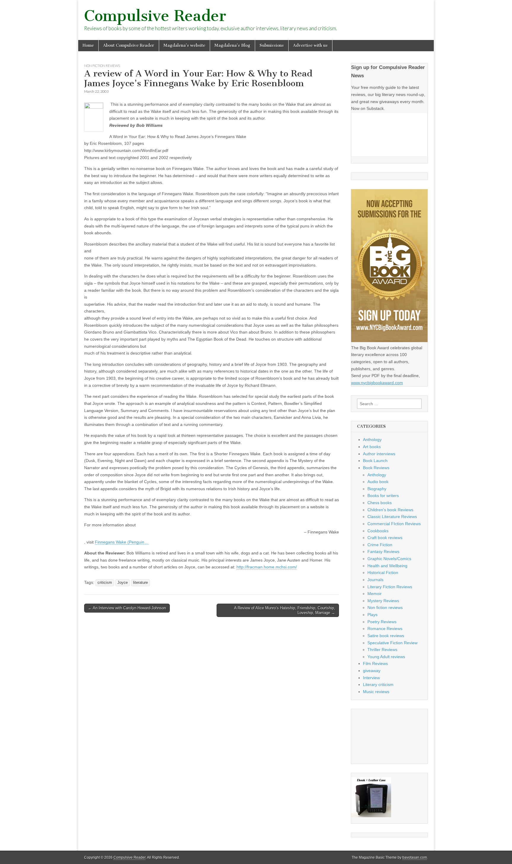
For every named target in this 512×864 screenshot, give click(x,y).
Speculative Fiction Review (392, 642)
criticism (104, 583)
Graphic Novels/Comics (389, 558)
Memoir (374, 593)
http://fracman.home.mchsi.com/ (266, 567)
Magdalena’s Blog (232, 45)
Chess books (379, 502)
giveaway (371, 670)
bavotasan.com (414, 857)
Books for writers (383, 495)
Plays (372, 614)
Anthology (372, 439)
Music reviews (376, 691)
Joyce (122, 583)
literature (140, 583)
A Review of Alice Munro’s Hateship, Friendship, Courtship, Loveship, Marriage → (284, 610)
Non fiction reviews (102, 66)
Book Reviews (376, 467)
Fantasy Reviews (383, 551)
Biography (376, 488)
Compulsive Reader (155, 16)
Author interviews (379, 453)
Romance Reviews (384, 628)
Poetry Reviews (381, 621)
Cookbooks (377, 530)
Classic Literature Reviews (392, 516)
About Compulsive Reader (128, 45)
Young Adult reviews (386, 656)
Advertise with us (310, 45)
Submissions (272, 45)
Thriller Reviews (382, 649)
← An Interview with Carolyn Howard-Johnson (127, 608)
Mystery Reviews (383, 600)
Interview (371, 677)
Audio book (377, 481)
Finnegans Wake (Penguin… (121, 542)
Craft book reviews (384, 537)
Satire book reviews (385, 635)
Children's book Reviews (390, 509)
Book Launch (375, 460)
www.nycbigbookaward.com (377, 382)
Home (88, 45)
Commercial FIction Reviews (394, 523)
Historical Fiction (382, 572)
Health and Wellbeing (387, 565)
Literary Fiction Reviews (389, 586)
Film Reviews (375, 663)
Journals (375, 579)
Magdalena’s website (184, 45)
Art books (372, 446)
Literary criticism (378, 684)
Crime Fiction (379, 544)
